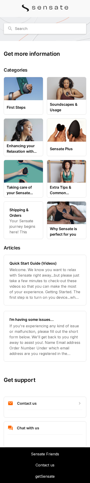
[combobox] (45, 28)
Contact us (45, 465)
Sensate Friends (45, 454)
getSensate (45, 476)
